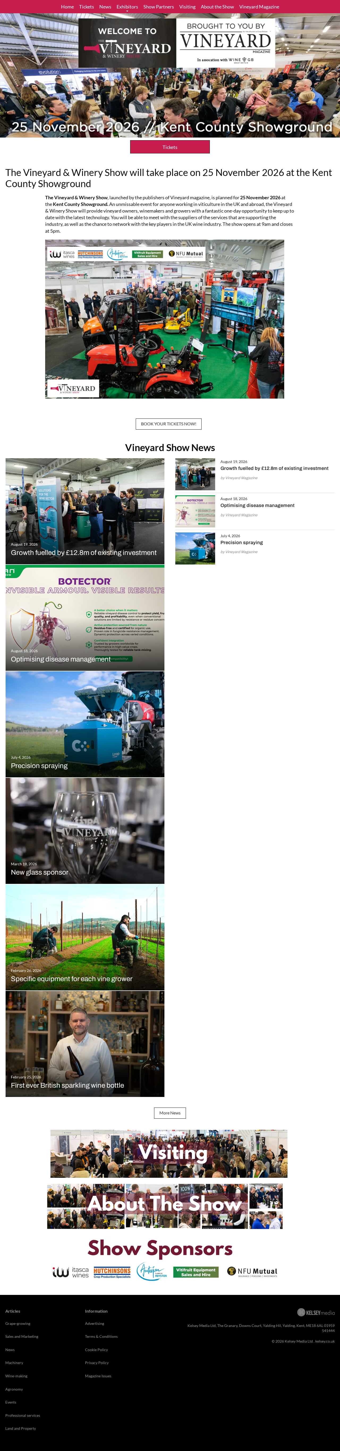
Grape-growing (17, 1323)
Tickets (86, 7)
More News (170, 1112)
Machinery (14, 1362)
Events (10, 1402)
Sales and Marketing (21, 1336)
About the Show (217, 7)
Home (67, 7)
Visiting (187, 7)
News (105, 7)
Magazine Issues (98, 1376)
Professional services (22, 1415)
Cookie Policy (96, 1349)
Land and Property (20, 1428)
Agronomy (14, 1389)
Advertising (94, 1323)
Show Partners (158, 7)
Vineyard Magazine (259, 7)
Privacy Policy (97, 1362)
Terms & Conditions (101, 1336)
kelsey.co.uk (325, 1341)
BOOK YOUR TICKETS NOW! (168, 423)
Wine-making (16, 1376)
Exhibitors (127, 7)
